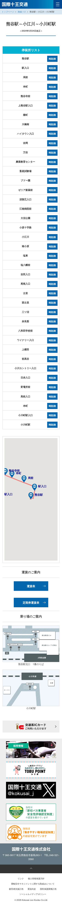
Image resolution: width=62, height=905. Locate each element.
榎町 (25, 114)
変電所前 (25, 386)
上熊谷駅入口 (25, 105)
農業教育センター (25, 161)
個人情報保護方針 (36, 878)
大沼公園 (25, 218)
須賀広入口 (25, 199)
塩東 (25, 255)
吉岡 (25, 143)
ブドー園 (25, 180)
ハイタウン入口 (25, 133)
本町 (25, 86)
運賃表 (31, 586)
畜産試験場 (25, 171)
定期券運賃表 (31, 602)
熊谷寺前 (25, 96)
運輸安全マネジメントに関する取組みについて (32, 883)
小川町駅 (25, 424)
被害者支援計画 (16, 888)
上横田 (25, 349)
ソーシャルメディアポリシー (32, 894)
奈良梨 (25, 321)
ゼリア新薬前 (25, 190)
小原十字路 (25, 227)
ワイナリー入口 (25, 340)
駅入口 (25, 67)
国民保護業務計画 (48, 888)
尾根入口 (25, 283)
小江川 (25, 236)
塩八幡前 (25, 265)
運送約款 (32, 888)
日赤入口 (25, 377)
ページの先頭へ (31, 869)
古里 (25, 293)
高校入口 (25, 396)
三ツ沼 (25, 312)
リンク (21, 878)
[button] (31, 496)
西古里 (25, 302)
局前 (25, 77)
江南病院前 (25, 208)
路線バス (22, 11)
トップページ (8, 11)
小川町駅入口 (25, 415)
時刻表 (52, 58)
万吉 (25, 152)
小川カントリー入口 (25, 368)
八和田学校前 (25, 330)
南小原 (25, 246)
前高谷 (25, 358)
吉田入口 (25, 274)
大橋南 (25, 124)
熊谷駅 (25, 58)
